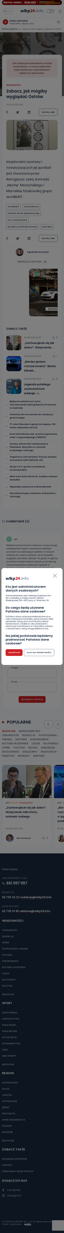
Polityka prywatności (39, 652)
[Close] (55, 576)
